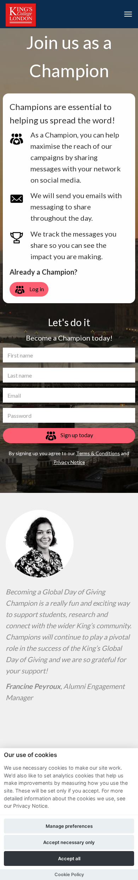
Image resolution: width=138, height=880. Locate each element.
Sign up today (76, 435)
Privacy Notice (69, 462)
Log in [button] (36, 289)
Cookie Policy (69, 874)
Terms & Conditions (98, 453)
